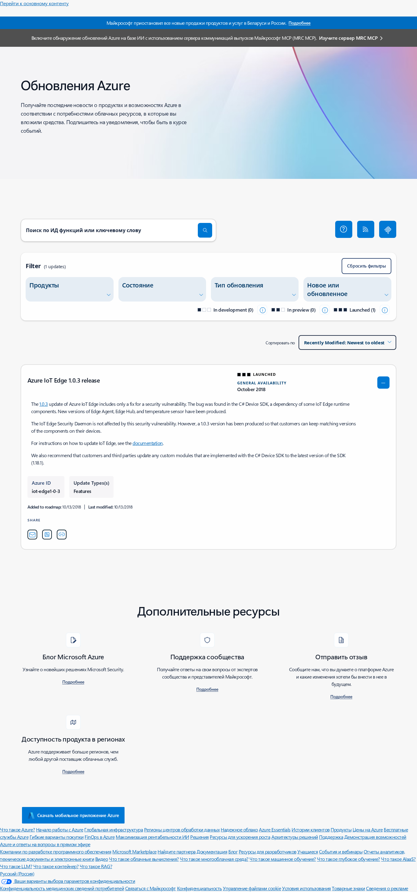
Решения (199, 837)
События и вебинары (340, 851)
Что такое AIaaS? (398, 859)
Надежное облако (239, 829)
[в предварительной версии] (324, 310)
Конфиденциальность (199, 888)
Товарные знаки (348, 888)
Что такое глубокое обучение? (348, 859)
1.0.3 (43, 404)
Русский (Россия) (17, 873)
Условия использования (306, 888)
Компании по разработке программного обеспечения (55, 851)
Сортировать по (280, 343)
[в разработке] (262, 310)
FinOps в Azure (99, 837)
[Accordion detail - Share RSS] (47, 534)
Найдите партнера (176, 851)
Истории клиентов (310, 829)
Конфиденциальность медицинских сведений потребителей (62, 888)
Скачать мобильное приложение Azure (78, 815)
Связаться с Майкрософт (150, 888)
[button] (343, 229)
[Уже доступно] (384, 310)
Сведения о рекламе (387, 888)
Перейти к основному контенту (34, 3)
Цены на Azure (368, 829)
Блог (233, 851)
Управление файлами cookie (252, 888)
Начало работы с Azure (59, 829)
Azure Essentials (274, 829)
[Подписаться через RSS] (365, 229)
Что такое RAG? (96, 866)
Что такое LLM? (16, 866)
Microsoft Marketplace (134, 851)
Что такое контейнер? (55, 866)
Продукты (341, 829)
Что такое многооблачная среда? (214, 859)
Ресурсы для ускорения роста (240, 837)
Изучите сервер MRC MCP (348, 38)
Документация (212, 851)
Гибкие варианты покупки (57, 837)
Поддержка (331, 837)
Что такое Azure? (17, 829)
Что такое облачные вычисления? (144, 859)
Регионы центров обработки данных (182, 829)
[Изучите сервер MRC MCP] (387, 229)
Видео (101, 859)
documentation (147, 443)
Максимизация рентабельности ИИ (152, 837)
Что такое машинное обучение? (282, 859)
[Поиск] (205, 230)
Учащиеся (307, 851)
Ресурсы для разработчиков (267, 851)
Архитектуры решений (294, 837)
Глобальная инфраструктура (113, 829)
